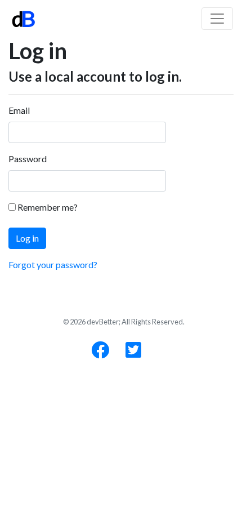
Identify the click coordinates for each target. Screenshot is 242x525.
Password (27, 158)
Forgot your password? (52, 264)
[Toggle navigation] (217, 18)
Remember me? (47, 207)
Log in (27, 238)
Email (19, 110)
